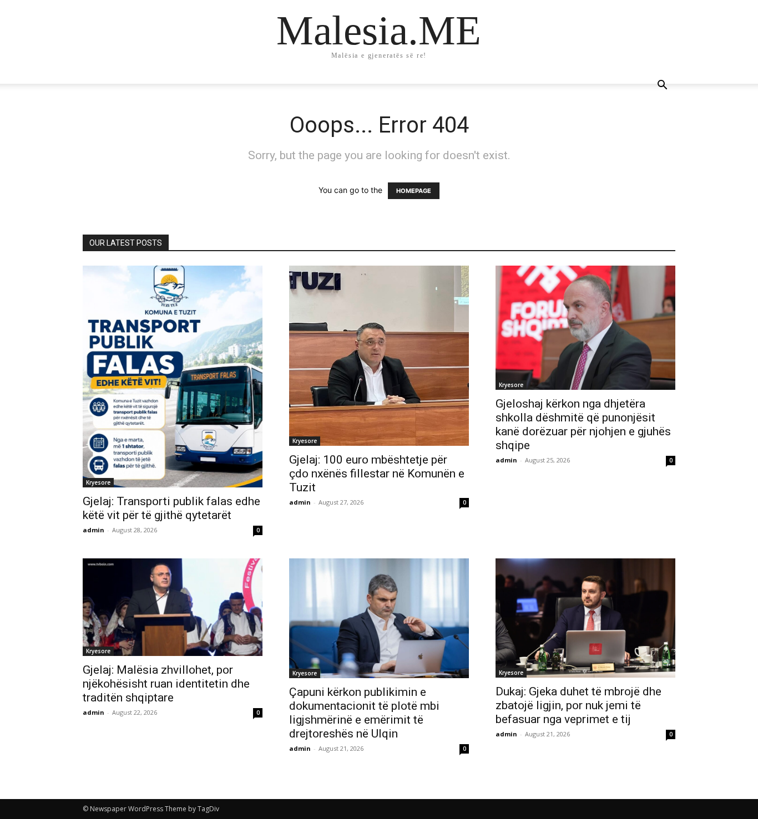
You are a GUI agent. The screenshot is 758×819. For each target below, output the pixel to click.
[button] (662, 86)
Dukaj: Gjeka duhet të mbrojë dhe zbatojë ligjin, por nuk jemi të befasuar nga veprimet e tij (578, 705)
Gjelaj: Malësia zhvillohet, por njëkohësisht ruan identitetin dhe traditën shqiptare (166, 683)
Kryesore (98, 482)
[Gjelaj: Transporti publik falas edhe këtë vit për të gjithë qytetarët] (172, 376)
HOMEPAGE (413, 191)
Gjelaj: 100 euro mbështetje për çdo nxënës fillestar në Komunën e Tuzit (376, 473)
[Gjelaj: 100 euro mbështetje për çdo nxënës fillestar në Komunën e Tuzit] (379, 356)
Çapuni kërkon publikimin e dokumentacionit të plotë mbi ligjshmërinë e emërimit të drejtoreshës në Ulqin (364, 712)
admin (93, 530)
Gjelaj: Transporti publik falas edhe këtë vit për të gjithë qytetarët (171, 508)
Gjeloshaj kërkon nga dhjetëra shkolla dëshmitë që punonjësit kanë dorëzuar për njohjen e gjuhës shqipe (583, 424)
